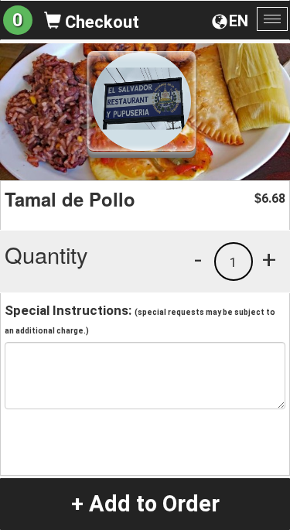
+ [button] (269, 259)
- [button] (198, 259)
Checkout (100, 22)
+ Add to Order (145, 504)
